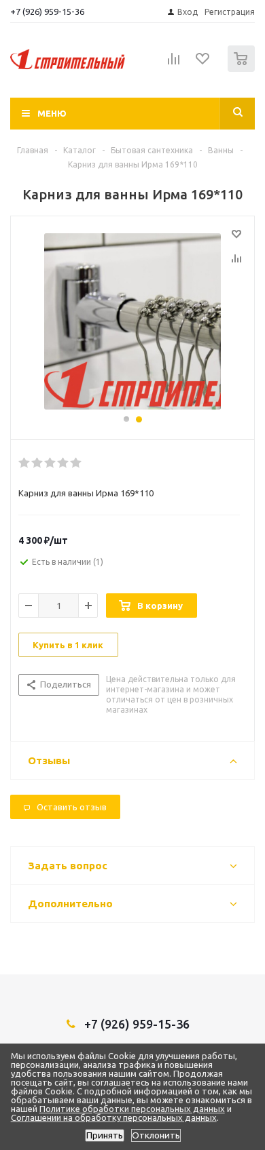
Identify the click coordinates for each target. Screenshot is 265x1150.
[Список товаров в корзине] (243, 69)
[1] (24, 463)
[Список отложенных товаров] (203, 63)
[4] (63, 463)
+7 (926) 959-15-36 (47, 11)
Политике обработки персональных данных (132, 1108)
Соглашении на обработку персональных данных (114, 1117)
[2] (37, 463)
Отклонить (156, 1135)
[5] (76, 463)
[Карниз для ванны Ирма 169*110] (132, 321)
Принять (104, 1135)
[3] (50, 463)
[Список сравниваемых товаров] (174, 64)
